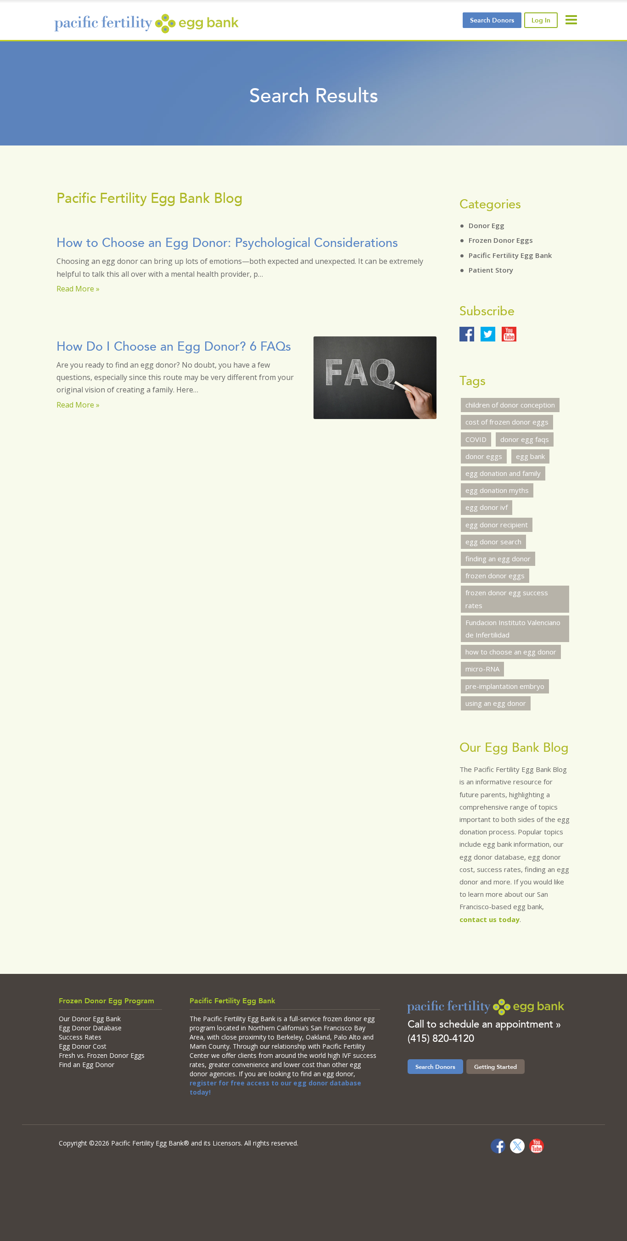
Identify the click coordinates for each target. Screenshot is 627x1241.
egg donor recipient (496, 524)
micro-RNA (482, 668)
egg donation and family (503, 473)
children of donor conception (510, 404)
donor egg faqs (524, 439)
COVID (476, 439)
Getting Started (495, 1066)
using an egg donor (495, 703)
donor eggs (483, 456)
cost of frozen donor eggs (507, 421)
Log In (541, 20)
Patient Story (491, 269)
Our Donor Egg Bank (90, 1018)
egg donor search (493, 541)
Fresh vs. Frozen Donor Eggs (102, 1055)
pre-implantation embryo (504, 686)
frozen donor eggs (495, 575)
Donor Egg (486, 225)
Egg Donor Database (90, 1027)
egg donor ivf (486, 507)
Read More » (78, 289)
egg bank (530, 456)
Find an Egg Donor (86, 1064)
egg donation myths (497, 490)
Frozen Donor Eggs (501, 240)
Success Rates (80, 1037)
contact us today (489, 919)
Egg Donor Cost (82, 1046)
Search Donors (435, 1066)
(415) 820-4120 (441, 1038)
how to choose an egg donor (510, 651)
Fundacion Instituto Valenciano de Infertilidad (512, 628)
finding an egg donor (498, 558)
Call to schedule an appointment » (484, 1024)
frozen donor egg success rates (506, 598)
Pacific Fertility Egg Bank (510, 255)
